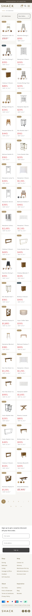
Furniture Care (21, 574)
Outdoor (4, 574)
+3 (26, 78)
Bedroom (4, 565)
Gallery (19, 587)
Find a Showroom (7, 590)
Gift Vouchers (6, 577)
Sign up (16, 550)
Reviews (19, 593)
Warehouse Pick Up (23, 568)
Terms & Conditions (8, 593)
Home (3, 10)
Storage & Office (7, 571)
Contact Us (20, 562)
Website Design (18, 605)
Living (3, 568)
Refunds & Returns (23, 571)
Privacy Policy (6, 596)
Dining (4, 562)
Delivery (19, 565)
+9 (26, 31)
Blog (18, 590)
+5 (11, 55)
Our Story (5, 587)
